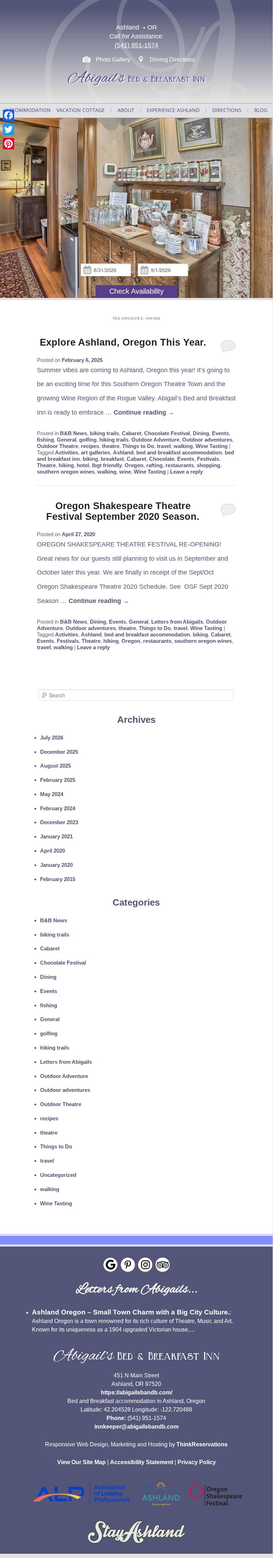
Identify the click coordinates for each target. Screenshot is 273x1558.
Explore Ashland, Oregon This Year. (123, 342)
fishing (45, 440)
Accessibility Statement (141, 1462)
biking (90, 459)
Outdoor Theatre (57, 446)
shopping (208, 465)
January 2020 (56, 865)
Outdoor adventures (207, 440)
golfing (88, 440)
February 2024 (57, 808)
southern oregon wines (65, 472)
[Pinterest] (8, 144)
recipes (90, 446)
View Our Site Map (81, 1462)
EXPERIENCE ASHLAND (173, 110)
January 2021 (56, 836)
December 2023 (59, 822)
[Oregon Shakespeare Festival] (216, 1507)
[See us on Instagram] (145, 1265)
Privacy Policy (197, 1462)
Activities (66, 452)
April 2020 (52, 851)
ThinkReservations (202, 1444)
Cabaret (131, 433)
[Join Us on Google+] (110, 1265)
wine (125, 472)
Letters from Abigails (177, 622)
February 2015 (57, 879)
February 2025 (57, 780)
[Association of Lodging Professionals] (81, 1507)
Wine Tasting (212, 446)
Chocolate (161, 459)
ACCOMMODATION (28, 110)
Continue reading (144, 412)
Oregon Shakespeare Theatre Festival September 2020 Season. (123, 511)
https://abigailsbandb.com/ (136, 1392)
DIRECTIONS (226, 110)
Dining (201, 433)
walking (183, 446)
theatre (110, 446)
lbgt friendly (107, 465)
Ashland (123, 452)
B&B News (73, 433)
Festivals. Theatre (78, 641)
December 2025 (59, 752)
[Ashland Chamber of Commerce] (160, 1507)
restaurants (179, 465)
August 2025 (55, 766)
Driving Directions (172, 59)
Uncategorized (58, 1175)
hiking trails (114, 440)
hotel (83, 465)
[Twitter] (8, 129)
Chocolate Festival (167, 433)
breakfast (112, 459)
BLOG (260, 110)
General (66, 440)
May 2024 (51, 794)
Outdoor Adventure (155, 440)
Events (220, 433)
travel (164, 446)
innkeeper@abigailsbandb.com (136, 1427)
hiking (66, 465)
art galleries (95, 452)
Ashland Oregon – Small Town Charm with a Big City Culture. (131, 1312)
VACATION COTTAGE (80, 110)
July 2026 (51, 738)
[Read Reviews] (162, 1265)
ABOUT (126, 110)
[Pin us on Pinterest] (128, 1265)
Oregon (134, 465)
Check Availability (136, 291)
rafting (154, 465)
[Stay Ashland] (136, 1546)
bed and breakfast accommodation (179, 452)
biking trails (104, 433)
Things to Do (138, 446)
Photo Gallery (113, 59)
